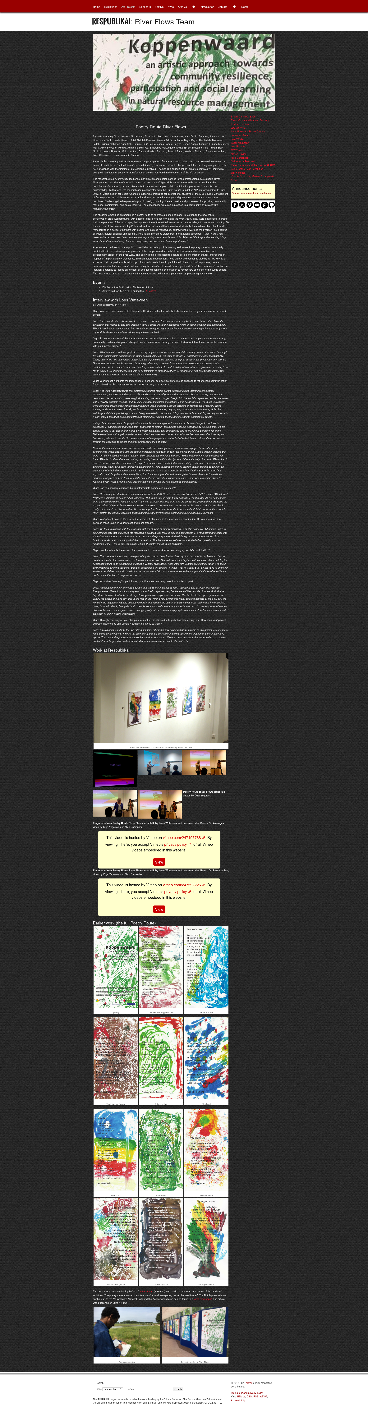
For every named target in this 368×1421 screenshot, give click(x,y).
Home (96, 7)
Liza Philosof (238, 146)
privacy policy (175, 844)
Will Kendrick (238, 172)
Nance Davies (238, 154)
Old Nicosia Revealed (243, 161)
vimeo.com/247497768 (182, 837)
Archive (182, 7)
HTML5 (241, 1396)
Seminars (145, 7)
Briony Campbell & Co (243, 116)
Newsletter (207, 7)
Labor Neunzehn (240, 142)
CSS (249, 1396)
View (159, 861)
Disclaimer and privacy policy (247, 1393)
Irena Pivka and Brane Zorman (248, 131)
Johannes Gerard (240, 135)
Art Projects (128, 7)
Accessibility (238, 1400)
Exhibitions (110, 7)
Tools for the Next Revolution (247, 169)
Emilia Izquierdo (240, 124)
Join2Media (237, 139)
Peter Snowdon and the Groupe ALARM (253, 165)
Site (100, 1389)
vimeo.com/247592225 (182, 884)
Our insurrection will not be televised (252, 193)
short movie (146, 1291)
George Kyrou (238, 128)
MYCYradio (237, 150)
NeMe (245, 7)
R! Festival (151, 291)
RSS (256, 1396)
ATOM (263, 1396)
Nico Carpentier (239, 157)
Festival (159, 7)
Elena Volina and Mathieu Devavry (250, 120)
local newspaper (202, 1299)
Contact (222, 7)
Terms (131, 1389)
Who (171, 7)
